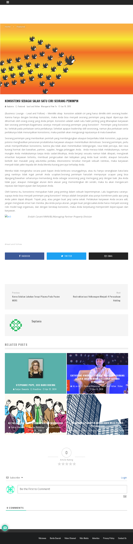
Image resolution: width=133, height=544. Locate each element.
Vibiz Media (84, 538)
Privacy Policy (108, 538)
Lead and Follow (33, 106)
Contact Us (122, 538)
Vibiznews (42, 538)
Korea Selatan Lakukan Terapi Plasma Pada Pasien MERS (36, 296)
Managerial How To (49, 106)
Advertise (95, 538)
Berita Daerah (55, 538)
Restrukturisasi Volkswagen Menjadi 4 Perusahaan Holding (97, 296)
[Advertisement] (69, 13)
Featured (21, 106)
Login (123, 477)
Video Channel (70, 538)
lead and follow (14, 244)
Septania (10, 106)
